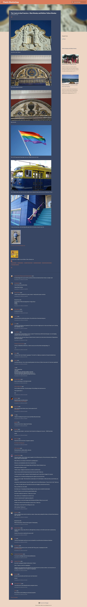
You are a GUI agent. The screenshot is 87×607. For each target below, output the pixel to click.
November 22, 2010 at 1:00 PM (20, 535)
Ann (15, 538)
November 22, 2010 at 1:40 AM (20, 328)
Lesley (15, 360)
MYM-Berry (17, 409)
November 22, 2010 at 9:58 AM (20, 508)
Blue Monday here (18, 548)
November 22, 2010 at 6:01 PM (20, 557)
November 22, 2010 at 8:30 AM (20, 435)
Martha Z (16, 512)
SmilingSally (16, 283)
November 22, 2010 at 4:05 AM (20, 375)
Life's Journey (17, 448)
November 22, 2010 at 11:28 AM (21, 517)
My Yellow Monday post (19, 442)
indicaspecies (17, 309)
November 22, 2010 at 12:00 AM (21, 305)
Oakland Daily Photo (18, 554)
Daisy (15, 353)
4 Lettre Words (17, 379)
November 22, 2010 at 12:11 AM (21, 312)
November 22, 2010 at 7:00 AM (20, 418)
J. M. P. (15, 316)
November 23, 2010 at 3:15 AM (20, 580)
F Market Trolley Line (28, 262)
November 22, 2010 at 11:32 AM (21, 524)
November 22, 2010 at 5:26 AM (20, 394)
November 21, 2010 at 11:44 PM (21, 296)
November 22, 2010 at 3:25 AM (20, 349)
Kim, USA (16, 406)
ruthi (15, 590)
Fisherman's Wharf (37, 262)
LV (14, 414)
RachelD (16, 429)
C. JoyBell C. (16, 332)
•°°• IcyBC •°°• (17, 583)
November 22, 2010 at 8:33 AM (20, 444)
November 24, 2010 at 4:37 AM (20, 587)
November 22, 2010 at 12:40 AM (21, 320)
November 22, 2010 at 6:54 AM (20, 411)
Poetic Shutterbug (11, 2)
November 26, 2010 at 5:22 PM (20, 594)
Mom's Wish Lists (18, 386)
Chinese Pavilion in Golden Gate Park (69, 64)
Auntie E (16, 398)
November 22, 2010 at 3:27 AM (20, 356)
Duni (15, 323)
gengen (15, 422)
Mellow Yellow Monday (46, 262)
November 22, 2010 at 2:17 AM (20, 340)
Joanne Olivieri (17, 455)
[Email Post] (11, 261)
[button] (11, 17)
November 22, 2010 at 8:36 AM (20, 451)
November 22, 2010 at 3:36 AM (20, 364)
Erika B (15, 574)
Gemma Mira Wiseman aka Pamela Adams (23, 275)
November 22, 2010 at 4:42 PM (20, 550)
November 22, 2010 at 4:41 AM (20, 383)
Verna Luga (16, 545)
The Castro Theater (15, 264)
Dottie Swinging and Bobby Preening (69, 48)
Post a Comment (14, 597)
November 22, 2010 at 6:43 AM (20, 403)
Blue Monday (13, 262)
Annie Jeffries (17, 292)
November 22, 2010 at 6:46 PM (20, 570)
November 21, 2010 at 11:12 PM (21, 279)
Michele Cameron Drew (19, 343)
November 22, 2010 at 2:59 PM (20, 542)
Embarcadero (20, 262)
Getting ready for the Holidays (20, 401)
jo (14, 367)
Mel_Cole (16, 438)
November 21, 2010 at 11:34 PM (21, 289)
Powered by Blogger (44, 602)
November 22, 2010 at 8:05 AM (20, 425)
